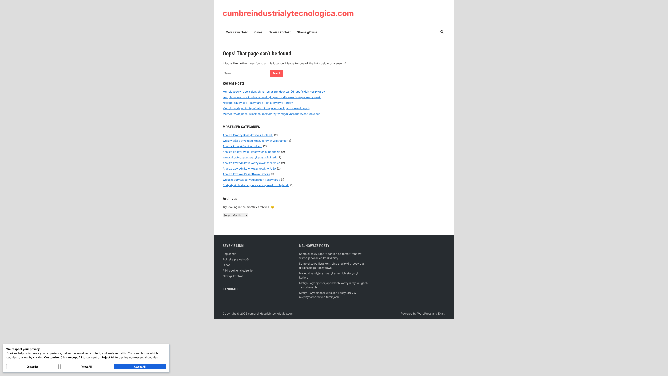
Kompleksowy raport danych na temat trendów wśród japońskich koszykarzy (274, 91)
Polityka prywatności (236, 259)
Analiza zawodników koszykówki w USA (249, 168)
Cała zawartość (237, 32)
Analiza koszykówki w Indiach (242, 146)
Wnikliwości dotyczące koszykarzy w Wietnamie (255, 140)
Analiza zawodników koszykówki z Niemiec (251, 163)
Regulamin (229, 254)
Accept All (140, 366)
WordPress (424, 313)
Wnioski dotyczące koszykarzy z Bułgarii (250, 157)
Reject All (86, 366)
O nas (258, 32)
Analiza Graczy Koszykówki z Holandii (248, 135)
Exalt (441, 313)
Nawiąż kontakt (280, 32)
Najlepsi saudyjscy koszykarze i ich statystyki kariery (258, 102)
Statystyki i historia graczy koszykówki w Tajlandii (256, 185)
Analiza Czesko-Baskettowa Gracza (246, 174)
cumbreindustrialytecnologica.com (288, 13)
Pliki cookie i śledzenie (238, 270)
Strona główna (307, 32)
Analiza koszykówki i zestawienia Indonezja (251, 152)
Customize (32, 366)
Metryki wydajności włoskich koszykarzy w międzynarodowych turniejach (271, 114)
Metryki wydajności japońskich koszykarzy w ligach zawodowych (266, 108)
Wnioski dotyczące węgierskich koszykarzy (251, 179)
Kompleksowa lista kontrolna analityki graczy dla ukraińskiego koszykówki (272, 97)
